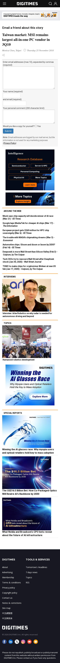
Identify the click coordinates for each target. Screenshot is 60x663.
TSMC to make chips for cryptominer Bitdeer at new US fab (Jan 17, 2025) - (29, 267)
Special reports (13, 413)
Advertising (7, 572)
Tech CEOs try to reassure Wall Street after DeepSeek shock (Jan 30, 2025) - (28, 260)
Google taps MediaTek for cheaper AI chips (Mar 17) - (28, 224)
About (5, 567)
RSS (27, 582)
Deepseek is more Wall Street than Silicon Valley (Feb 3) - (30, 253)
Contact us (7, 597)
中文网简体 (7, 618)
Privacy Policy (10, 143)
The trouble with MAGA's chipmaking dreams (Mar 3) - (28, 239)
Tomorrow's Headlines (36, 567)
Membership (8, 577)
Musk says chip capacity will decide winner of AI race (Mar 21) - (28, 217)
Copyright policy (9, 592)
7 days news (31, 572)
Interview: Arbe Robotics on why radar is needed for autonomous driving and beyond (27, 314)
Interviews (10, 277)
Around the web (12, 211)
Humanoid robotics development (19, 360)
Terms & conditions (11, 582)
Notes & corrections (11, 603)
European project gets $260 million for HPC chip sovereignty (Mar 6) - (26, 231)
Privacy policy (8, 587)
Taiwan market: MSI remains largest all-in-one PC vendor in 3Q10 (26, 39)
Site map (6, 608)
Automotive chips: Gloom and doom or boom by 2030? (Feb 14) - (29, 246)
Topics (7, 323)
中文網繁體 (7, 613)
